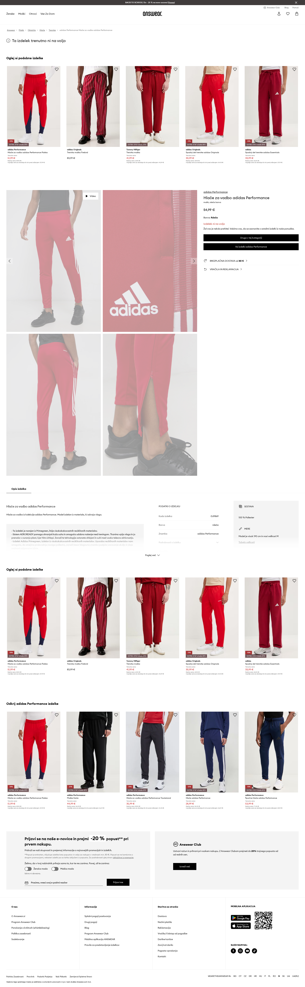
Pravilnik (30, 977)
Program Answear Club (23, 922)
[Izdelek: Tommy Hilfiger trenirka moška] (152, 106)
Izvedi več (185, 866)
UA (288, 976)
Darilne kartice (165, 939)
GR (250, 976)
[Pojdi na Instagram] (240, 951)
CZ (245, 976)
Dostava (162, 916)
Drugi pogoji (91, 922)
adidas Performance (215, 192)
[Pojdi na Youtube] (247, 951)
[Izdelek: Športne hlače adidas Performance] (271, 752)
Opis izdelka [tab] (18, 488)
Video (93, 196)
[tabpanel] (152, 525)
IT (265, 976)
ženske (10, 13)
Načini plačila (165, 922)
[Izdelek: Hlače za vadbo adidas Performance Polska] (33, 106)
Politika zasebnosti (21, 933)
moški (21, 13)
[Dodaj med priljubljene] (56, 69)
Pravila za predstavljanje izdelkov (102, 945)
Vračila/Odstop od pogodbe (172, 933)
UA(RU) (295, 976)
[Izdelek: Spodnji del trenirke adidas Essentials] (271, 106)
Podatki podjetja (44, 977)
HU (260, 976)
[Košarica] (297, 14)
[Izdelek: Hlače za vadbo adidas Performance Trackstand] (152, 752)
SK (283, 976)
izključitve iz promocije (123, 857)
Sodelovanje (17, 939)
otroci (33, 13)
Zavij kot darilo (165, 945)
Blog (87, 927)
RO (274, 976)
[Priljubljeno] (288, 14)
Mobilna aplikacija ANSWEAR (100, 939)
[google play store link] (241, 918)
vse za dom (48, 13)
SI (279, 976)
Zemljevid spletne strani (81, 977)
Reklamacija (164, 927)
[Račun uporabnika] (279, 14)
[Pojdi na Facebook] (233, 951)
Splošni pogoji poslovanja (98, 916)
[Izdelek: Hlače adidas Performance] (212, 752)
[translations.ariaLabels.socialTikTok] (254, 951)
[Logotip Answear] (152, 13)
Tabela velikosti (247, 542)
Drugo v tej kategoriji (251, 237)
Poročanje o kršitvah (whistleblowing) (30, 927)
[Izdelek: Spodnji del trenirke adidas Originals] (212, 106)
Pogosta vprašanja (168, 950)
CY (240, 976)
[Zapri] (296, 2)
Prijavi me (118, 882)
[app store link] (241, 925)
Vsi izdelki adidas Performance (251, 246)
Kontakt (162, 956)
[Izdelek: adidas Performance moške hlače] (93, 752)
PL (269, 976)
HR (255, 976)
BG (235, 976)
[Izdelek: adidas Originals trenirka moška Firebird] (93, 106)
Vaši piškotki (61, 977)
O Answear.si (18, 916)
